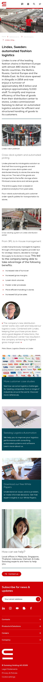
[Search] (34, 4)
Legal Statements (9, 669)
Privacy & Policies (9, 673)
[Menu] (40, 4)
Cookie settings (8, 677)
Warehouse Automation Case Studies (29, 37)
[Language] (28, 4)
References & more (15, 37)
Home (4, 36)
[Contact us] (22, 4)
